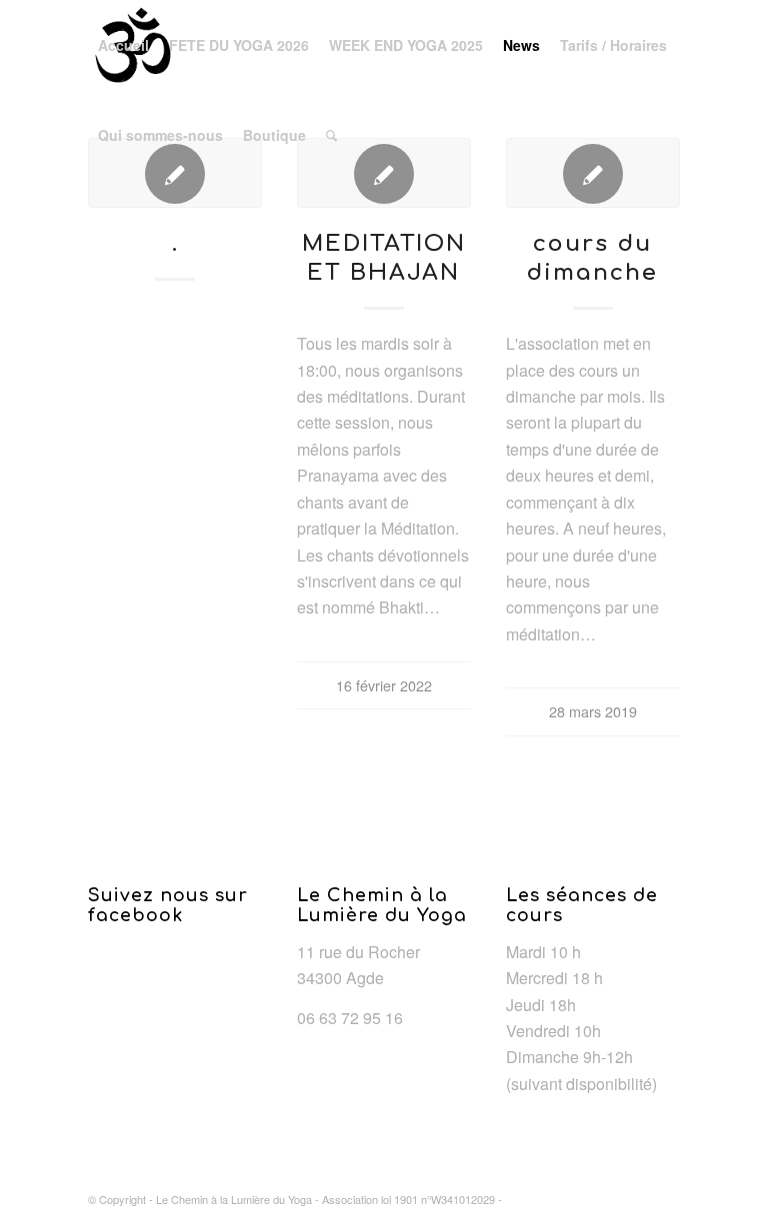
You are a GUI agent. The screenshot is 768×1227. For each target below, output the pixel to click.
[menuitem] (123, 45)
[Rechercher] (331, 135)
